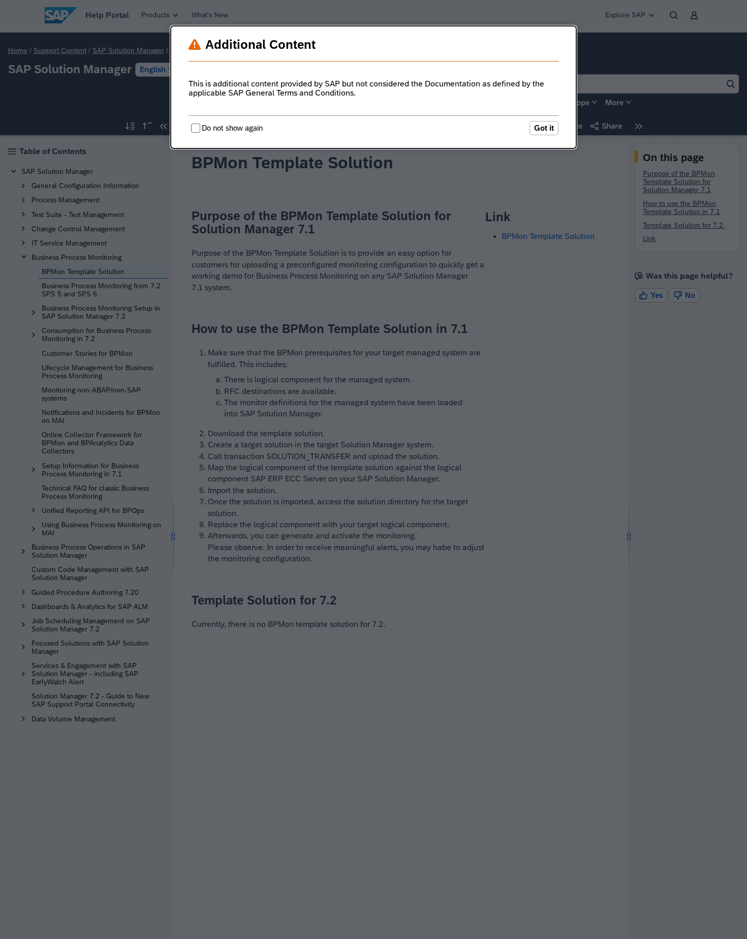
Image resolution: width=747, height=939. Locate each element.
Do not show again (232, 128)
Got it (544, 128)
